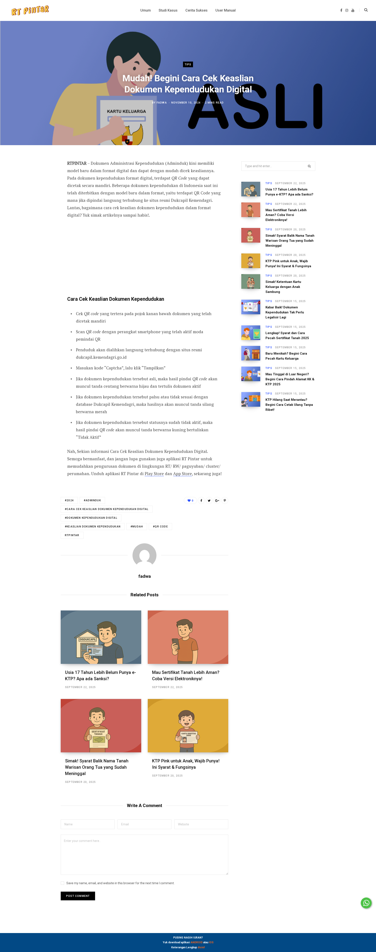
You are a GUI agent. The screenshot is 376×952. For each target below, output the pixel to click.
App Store (182, 473)
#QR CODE (160, 526)
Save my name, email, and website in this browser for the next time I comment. (120, 883)
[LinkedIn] (39, 198)
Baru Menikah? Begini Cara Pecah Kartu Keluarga (286, 356)
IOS (211, 942)
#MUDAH (137, 526)
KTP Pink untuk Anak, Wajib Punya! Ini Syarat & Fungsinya (288, 263)
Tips (188, 64)
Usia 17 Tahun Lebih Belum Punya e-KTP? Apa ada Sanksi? (289, 191)
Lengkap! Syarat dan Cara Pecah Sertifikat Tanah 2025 (287, 335)
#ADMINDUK (92, 500)
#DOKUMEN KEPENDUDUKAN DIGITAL (91, 517)
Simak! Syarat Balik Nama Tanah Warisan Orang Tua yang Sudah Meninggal (96, 767)
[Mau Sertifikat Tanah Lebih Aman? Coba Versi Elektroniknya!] (188, 637)
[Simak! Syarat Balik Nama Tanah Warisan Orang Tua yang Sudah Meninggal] (101, 725)
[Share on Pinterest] (224, 500)
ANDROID (197, 942)
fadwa (162, 102)
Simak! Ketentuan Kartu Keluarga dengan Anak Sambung (283, 287)
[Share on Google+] (216, 500)
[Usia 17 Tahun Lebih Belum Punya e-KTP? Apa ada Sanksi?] (101, 637)
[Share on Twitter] (39, 187)
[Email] (39, 210)
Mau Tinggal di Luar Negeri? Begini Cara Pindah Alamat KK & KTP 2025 (289, 379)
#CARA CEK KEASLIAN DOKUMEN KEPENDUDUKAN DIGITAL (106, 509)
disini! (201, 947)
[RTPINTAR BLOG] (30, 10)
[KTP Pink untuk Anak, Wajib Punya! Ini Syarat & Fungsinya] (188, 725)
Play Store (154, 473)
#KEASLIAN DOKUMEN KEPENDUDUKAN (93, 526)
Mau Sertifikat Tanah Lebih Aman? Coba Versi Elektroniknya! (286, 215)
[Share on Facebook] (39, 175)
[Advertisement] (144, 256)
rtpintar (72, 535)
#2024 (69, 500)
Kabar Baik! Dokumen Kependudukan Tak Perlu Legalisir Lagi (284, 312)
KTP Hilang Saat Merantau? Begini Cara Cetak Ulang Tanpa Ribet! (289, 405)
